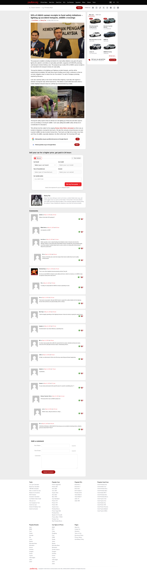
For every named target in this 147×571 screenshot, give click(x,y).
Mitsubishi (31, 545)
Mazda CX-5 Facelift (57, 515)
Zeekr (30, 561)
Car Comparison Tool (34, 502)
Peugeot (31, 551)
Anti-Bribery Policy (79, 539)
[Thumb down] (82, 219)
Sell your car (32, 500)
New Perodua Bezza (57, 521)
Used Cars (58, 2)
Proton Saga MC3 (56, 484)
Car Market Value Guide (35, 498)
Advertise (77, 531)
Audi (30, 527)
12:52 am (55, 409)
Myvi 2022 (54, 496)
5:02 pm (53, 354)
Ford (30, 531)
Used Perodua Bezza (102, 496)
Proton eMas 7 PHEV (57, 517)
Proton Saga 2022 (56, 511)
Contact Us (77, 529)
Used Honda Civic (101, 486)
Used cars (98, 14)
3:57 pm (54, 326)
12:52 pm (52, 297)
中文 (118, 2)
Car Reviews (70, 2)
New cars (91, 14)
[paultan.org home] (33, 2)
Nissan (31, 547)
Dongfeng (54, 533)
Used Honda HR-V (101, 492)
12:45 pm (57, 268)
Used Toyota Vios (101, 500)
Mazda (31, 541)
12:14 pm (56, 239)
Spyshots (78, 2)
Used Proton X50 (101, 504)
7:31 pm (53, 383)
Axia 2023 (54, 488)
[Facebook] (92, 7)
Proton (30, 553)
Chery (53, 531)
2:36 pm (54, 311)
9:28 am (57, 227)
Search (79, 7)
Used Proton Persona (102, 506)
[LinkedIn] (117, 7)
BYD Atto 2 (77, 484)
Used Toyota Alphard (102, 509)
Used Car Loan (33, 504)
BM (114, 2)
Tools (94, 2)
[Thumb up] (79, 219)
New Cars (51, 2)
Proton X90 (55, 504)
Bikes (83, 2)
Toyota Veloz (55, 492)
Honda (30, 533)
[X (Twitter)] (103, 7)
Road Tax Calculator (34, 486)
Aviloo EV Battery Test (35, 506)
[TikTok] (100, 7)
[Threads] (107, 7)
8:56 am (55, 254)
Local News (35, 20)
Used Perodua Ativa (102, 488)
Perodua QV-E (78, 492)
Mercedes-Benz (33, 543)
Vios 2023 (54, 490)
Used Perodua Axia (102, 484)
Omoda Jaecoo (55, 549)
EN (110, 2)
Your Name (37, 445)
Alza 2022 (54, 494)
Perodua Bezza (56, 509)
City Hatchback (56, 498)
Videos (89, 2)
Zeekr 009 (77, 500)
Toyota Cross (55, 506)
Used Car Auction (33, 509)
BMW (30, 529)
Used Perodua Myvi (102, 490)
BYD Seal (77, 488)
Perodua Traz (55, 519)
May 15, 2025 (51, 227)
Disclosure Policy (79, 535)
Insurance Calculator (34, 496)
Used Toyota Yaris (101, 498)
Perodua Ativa (55, 513)
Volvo (30, 559)
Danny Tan (43, 20)
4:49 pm (52, 340)
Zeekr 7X (77, 498)
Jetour (53, 541)
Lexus (30, 539)
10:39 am (52, 423)
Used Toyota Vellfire (102, 511)
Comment (37, 455)
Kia (30, 537)
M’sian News (44, 2)
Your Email (37, 450)
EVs (64, 2)
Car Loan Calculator (34, 484)
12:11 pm (62, 396)
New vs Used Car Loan (35, 490)
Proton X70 (55, 502)
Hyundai (31, 535)
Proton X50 (55, 486)
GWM (53, 537)
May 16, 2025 (48, 254)
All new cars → (112, 56)
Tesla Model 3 (78, 494)
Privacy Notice (78, 537)
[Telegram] (110, 7)
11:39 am (54, 214)
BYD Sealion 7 (78, 490)
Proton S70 (55, 500)
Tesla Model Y (78, 496)
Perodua (31, 549)
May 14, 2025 (47, 214)
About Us (77, 527)
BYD (53, 529)
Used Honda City (101, 502)
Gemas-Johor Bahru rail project (64, 128)
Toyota (31, 555)
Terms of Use (78, 533)
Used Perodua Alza (102, 494)
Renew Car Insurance (34, 492)
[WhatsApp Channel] (114, 7)
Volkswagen (32, 557)
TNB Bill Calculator (34, 488)
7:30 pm (53, 283)
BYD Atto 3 (77, 486)
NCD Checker (32, 494)
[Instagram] (96, 7)
